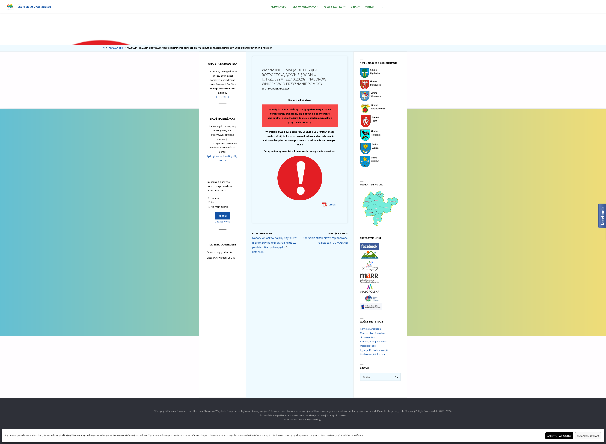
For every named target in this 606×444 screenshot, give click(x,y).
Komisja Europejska (370, 328)
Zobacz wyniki (222, 221)
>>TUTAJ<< (222, 96)
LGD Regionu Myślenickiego (34, 6)
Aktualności (116, 47)
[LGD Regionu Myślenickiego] (10, 6)
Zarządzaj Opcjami (588, 435)
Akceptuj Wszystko (559, 435)
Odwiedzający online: (218, 252)
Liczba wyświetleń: (217, 257)
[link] (381, 6)
